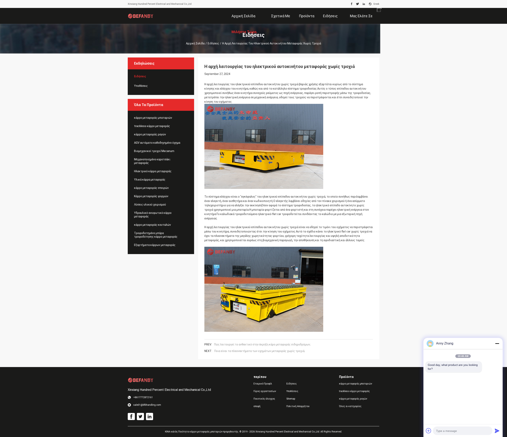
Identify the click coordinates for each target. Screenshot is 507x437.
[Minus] (497, 343)
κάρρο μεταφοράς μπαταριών (153, 117)
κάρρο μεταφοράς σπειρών (151, 187)
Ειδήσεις (213, 43)
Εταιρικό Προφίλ (263, 383)
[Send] (497, 430)
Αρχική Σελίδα (195, 43)
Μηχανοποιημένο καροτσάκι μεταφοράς (152, 161)
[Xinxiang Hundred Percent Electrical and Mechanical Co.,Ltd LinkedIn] (363, 4)
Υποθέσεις (141, 85)
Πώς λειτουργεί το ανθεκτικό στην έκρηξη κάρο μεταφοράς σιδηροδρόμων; (262, 344)
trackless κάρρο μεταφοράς (152, 126)
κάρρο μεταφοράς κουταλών (152, 224)
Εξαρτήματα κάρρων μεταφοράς (154, 245)
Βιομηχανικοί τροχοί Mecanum (154, 151)
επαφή (257, 406)
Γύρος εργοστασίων (265, 391)
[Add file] (428, 430)
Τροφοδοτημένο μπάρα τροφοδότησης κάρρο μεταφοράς (155, 234)
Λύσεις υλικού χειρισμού (150, 204)
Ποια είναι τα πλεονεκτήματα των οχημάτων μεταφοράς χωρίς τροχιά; (259, 351)
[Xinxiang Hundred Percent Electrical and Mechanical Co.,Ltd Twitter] (357, 4)
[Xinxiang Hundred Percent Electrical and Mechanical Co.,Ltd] (140, 15)
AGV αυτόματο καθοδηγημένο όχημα (157, 142)
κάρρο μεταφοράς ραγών (150, 134)
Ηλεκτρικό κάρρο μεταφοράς (153, 171)
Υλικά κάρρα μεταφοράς (149, 179)
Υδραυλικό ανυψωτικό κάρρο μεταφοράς (153, 214)
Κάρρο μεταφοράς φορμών (151, 196)
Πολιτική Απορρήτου (298, 406)
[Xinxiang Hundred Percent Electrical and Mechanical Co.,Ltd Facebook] (351, 4)
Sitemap (290, 398)
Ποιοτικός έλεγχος (264, 398)
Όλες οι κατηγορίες (350, 406)
